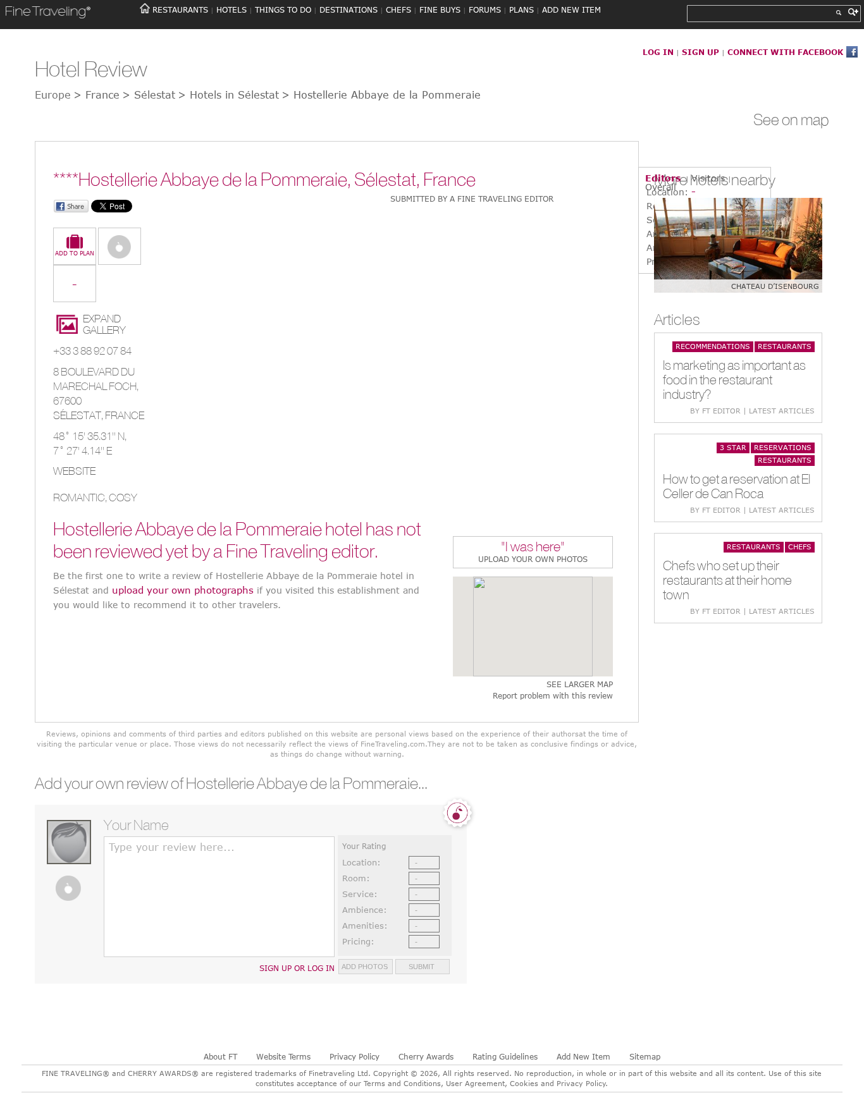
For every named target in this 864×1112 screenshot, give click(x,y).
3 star (733, 447)
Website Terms (283, 1056)
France (124, 415)
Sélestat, (79, 415)
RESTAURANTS (180, 9)
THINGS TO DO (283, 9)
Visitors (708, 178)
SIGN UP (700, 51)
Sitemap (644, 1056)
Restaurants (785, 346)
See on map (791, 119)
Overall (660, 186)
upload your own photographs (183, 590)
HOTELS (231, 9)
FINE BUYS (439, 9)
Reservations (783, 447)
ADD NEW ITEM (571, 9)
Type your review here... (172, 847)
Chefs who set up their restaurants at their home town (727, 580)
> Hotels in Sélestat (228, 95)
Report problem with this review (553, 696)
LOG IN (658, 51)
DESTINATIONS (348, 9)
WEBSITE (74, 471)
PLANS (521, 9)
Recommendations (713, 346)
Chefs (800, 546)
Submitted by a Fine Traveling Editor (471, 198)
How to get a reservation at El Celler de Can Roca (736, 486)
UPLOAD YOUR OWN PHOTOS (533, 558)
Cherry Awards (426, 1056)
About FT (220, 1056)
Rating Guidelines (505, 1056)
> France (96, 95)
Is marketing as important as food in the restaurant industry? (734, 379)
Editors (663, 178)
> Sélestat (148, 95)
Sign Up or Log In (297, 967)
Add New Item (583, 1056)
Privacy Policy (355, 1056)
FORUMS (485, 9)
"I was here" (533, 547)
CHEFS (398, 9)
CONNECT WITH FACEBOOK (785, 51)
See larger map (579, 684)
